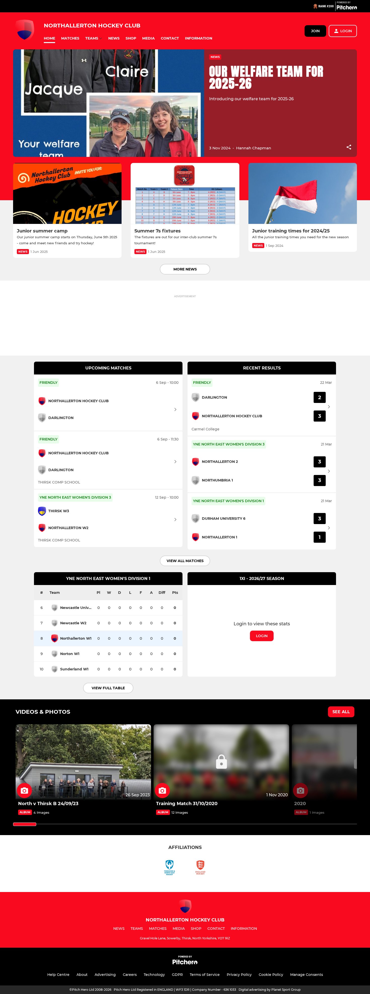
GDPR (177, 974)
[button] (49, 38)
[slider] (24, 824)
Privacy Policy (239, 974)
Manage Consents (306, 974)
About (82, 974)
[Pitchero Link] (347, 8)
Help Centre (58, 974)
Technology (154, 974)
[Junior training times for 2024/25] (302, 193)
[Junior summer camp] (67, 193)
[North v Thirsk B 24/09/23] (83, 762)
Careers (130, 974)
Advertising (105, 974)
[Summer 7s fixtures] (185, 193)
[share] (349, 147)
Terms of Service (205, 974)
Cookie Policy (271, 974)
